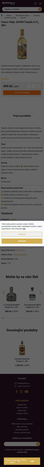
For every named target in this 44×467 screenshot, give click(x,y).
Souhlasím (22, 241)
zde (24, 229)
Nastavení (22, 234)
